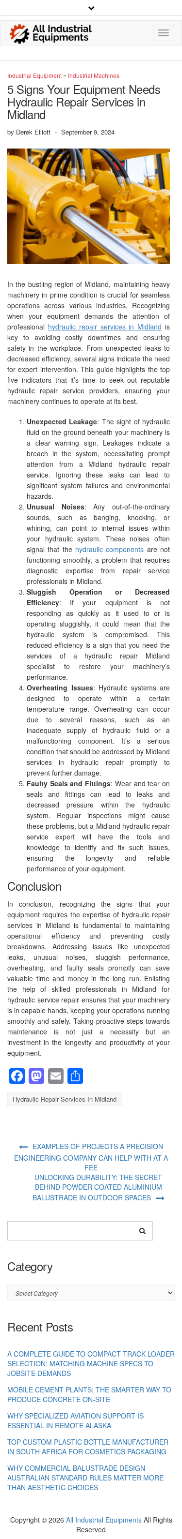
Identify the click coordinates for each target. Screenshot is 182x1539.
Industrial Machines (93, 75)
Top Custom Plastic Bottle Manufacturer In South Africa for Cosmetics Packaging (87, 1446)
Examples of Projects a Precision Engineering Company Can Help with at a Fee (91, 1156)
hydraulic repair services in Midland (105, 326)
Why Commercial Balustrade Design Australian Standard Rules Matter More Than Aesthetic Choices (85, 1477)
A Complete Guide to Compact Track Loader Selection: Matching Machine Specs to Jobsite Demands (91, 1363)
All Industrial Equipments (104, 1519)
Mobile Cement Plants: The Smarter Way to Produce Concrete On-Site (89, 1394)
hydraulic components (109, 549)
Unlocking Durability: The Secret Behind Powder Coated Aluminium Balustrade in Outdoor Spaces (98, 1187)
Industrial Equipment (34, 75)
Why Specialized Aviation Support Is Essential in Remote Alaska (75, 1420)
